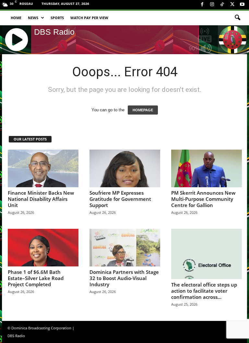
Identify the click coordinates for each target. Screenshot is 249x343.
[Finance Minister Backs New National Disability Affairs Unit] (43, 168)
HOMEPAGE (143, 110)
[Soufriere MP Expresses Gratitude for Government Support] (124, 168)
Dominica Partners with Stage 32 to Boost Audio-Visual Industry (124, 278)
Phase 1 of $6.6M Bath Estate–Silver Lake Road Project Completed (36, 278)
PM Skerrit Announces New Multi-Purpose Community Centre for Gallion (203, 199)
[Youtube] (242, 4)
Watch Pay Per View (89, 17)
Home (16, 17)
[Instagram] (212, 4)
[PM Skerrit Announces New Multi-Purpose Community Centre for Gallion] (206, 168)
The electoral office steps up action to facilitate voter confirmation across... (204, 290)
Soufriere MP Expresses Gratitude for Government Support (120, 199)
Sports (57, 17)
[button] (237, 18)
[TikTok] (222, 4)
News (33, 17)
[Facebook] (202, 4)
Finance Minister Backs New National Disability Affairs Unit (41, 199)
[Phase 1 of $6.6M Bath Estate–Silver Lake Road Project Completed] (43, 247)
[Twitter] (232, 4)
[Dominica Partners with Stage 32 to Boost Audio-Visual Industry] (124, 247)
